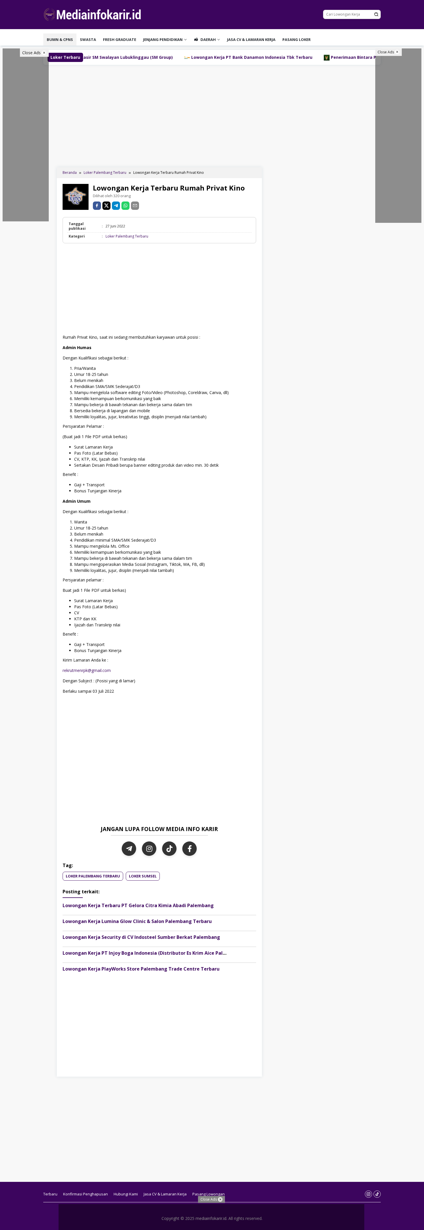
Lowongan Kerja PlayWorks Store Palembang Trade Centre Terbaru (141, 969)
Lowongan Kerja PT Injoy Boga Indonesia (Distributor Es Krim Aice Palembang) (153, 953)
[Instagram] (149, 848)
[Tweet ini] (106, 205)
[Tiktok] (377, 1194)
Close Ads (32, 52)
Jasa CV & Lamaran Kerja (251, 39)
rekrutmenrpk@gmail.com (87, 670)
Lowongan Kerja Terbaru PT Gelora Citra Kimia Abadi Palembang (138, 905)
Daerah (208, 39)
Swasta (88, 39)
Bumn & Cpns (60, 39)
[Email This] (135, 205)
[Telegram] (116, 205)
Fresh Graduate (119, 39)
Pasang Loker (296, 39)
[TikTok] (169, 848)
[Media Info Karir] (93, 14)
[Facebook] (189, 848)
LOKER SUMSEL (143, 876)
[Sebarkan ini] (97, 205)
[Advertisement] (212, 115)
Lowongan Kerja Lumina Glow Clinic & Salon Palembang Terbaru (137, 921)
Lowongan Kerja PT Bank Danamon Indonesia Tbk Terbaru (203, 57)
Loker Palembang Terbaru (127, 236)
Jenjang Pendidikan (163, 39)
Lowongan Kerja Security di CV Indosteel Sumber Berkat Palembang (141, 937)
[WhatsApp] (125, 205)
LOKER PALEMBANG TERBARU (93, 876)
